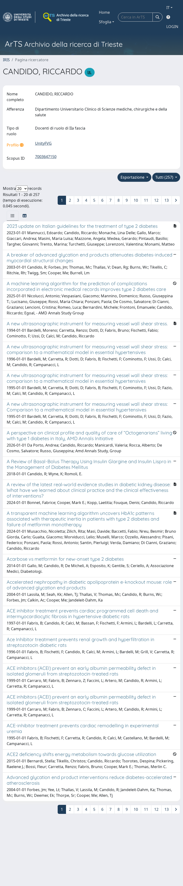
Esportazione (133, 177)
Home (104, 12)
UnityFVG (43, 143)
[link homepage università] (66, 17)
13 (166, 200)
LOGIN (172, 26)
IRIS (6, 59)
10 (136, 200)
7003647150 (45, 156)
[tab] (13, 216)
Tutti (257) (164, 177)
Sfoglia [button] (105, 21)
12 (156, 200)
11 (146, 200)
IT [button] (168, 7)
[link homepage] (19, 17)
